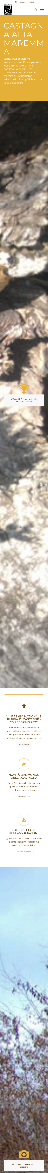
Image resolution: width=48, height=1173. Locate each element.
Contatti (31, 2)
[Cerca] (34, 9)
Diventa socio (20, 2)
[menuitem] (20, 2)
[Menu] (40, 9)
